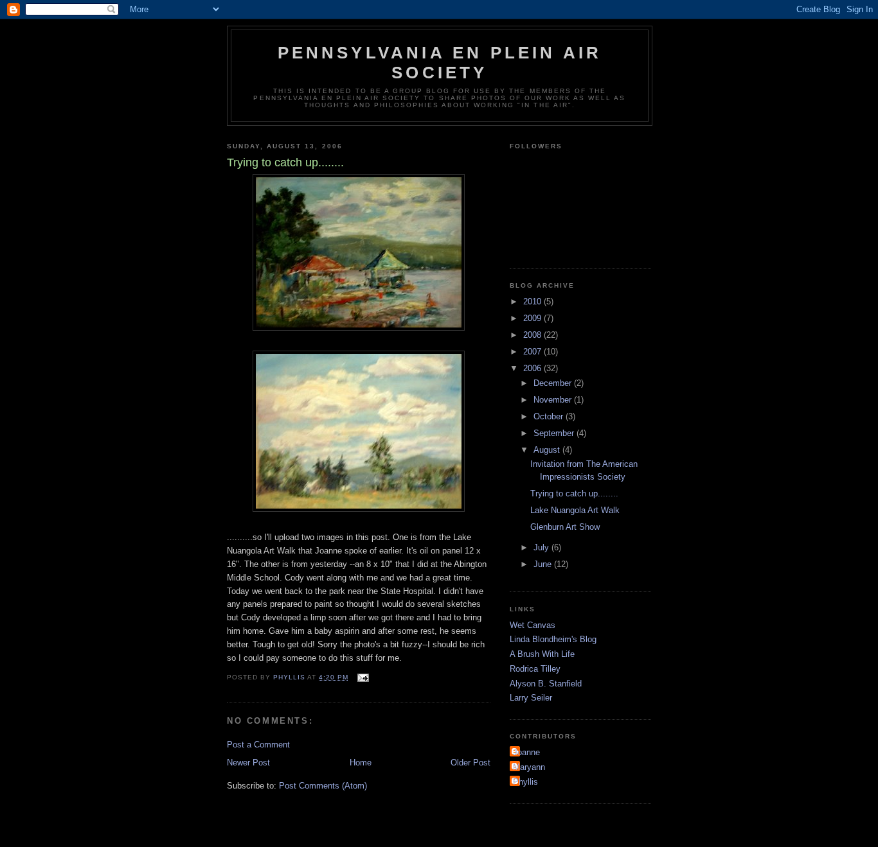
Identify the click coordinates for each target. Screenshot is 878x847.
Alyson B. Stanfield (546, 683)
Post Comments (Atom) (323, 785)
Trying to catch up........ (574, 493)
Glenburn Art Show (565, 527)
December (553, 383)
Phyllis (525, 782)
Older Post (470, 762)
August (547, 450)
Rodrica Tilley (535, 669)
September (555, 433)
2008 (533, 335)
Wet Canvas (532, 625)
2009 (533, 318)
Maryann (529, 767)
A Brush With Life (542, 654)
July (542, 547)
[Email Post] (362, 677)
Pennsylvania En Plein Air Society (440, 62)
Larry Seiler (531, 698)
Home (361, 762)
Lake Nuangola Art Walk (575, 510)
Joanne (526, 752)
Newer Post (248, 762)
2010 (533, 301)
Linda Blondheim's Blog (553, 639)
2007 (533, 351)
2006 (533, 368)
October (549, 416)
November (553, 400)
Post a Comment (258, 744)
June (543, 564)
